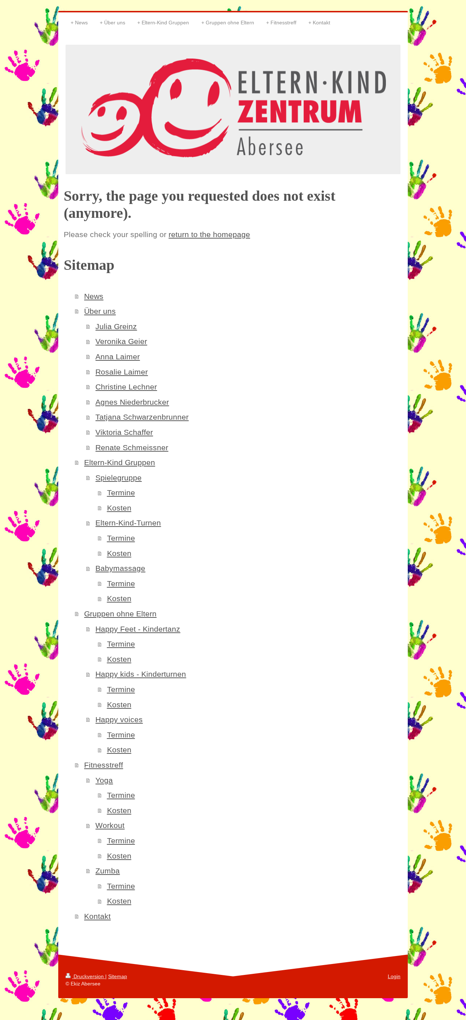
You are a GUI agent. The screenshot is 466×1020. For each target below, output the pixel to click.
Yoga (104, 780)
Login (394, 976)
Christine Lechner (126, 387)
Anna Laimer (117, 356)
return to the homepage (209, 234)
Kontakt (97, 916)
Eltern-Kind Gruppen (119, 462)
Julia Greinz (116, 326)
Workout (110, 825)
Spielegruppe (118, 477)
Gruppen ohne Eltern (120, 613)
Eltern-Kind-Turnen (128, 523)
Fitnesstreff (103, 765)
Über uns (100, 311)
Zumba (107, 871)
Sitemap (117, 976)
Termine (121, 492)
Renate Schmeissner (131, 447)
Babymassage (120, 568)
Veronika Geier (121, 341)
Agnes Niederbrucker (132, 402)
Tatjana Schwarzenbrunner (142, 417)
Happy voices (119, 719)
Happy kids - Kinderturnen (140, 674)
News (93, 296)
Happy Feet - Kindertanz (137, 629)
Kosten (119, 508)
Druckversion (88, 976)
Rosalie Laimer (121, 372)
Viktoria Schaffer (124, 432)
